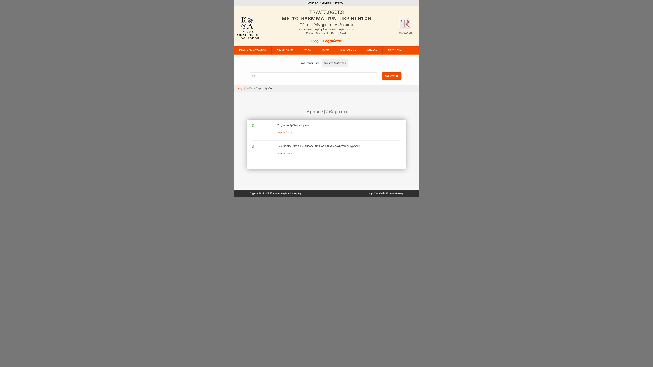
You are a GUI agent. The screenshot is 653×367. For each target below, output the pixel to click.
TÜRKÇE (339, 3)
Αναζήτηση (392, 75)
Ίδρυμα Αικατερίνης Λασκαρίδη (285, 193)
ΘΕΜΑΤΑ (372, 50)
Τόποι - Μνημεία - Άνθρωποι (326, 24)
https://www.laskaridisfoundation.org (386, 193)
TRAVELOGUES (326, 12)
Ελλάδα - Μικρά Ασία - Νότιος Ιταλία (326, 33)
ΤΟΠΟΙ (307, 50)
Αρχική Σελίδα (245, 88)
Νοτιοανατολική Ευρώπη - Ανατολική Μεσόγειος (326, 29)
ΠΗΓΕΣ (325, 50)
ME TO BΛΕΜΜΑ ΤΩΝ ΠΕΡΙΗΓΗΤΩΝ (326, 18)
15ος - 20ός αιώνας (326, 41)
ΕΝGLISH (326, 3)
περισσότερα (285, 132)
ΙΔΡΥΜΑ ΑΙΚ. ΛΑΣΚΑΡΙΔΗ (252, 50)
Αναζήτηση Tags (310, 63)
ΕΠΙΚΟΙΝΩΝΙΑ (395, 50)
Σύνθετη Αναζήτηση (335, 63)
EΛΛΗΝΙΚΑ (312, 3)
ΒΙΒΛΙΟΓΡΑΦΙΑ (348, 50)
